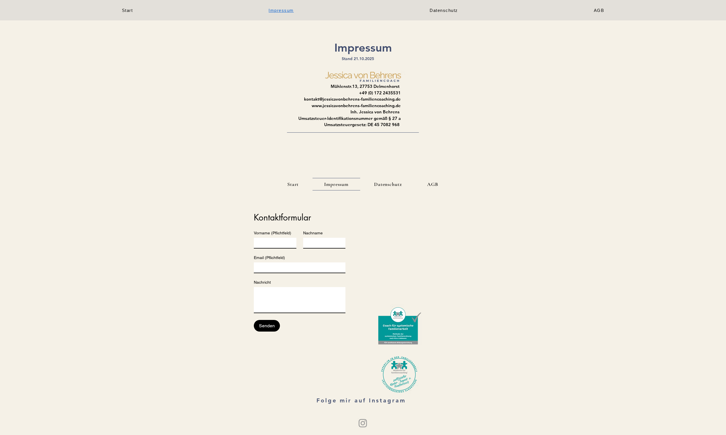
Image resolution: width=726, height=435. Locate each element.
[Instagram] (362, 422)
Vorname (272, 233)
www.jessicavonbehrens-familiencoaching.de (356, 105)
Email (269, 257)
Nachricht (262, 282)
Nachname (313, 233)
